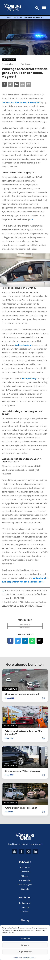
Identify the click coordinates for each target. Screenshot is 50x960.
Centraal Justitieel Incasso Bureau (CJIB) (21, 102)
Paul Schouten (27, 64)
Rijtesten (25, 876)
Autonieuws (25, 867)
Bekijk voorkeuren (25, 952)
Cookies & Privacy (29, 957)
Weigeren (25, 945)
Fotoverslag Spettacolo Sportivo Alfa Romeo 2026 (23, 733)
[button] (37, 8)
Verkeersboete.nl (23, 345)
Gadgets (25, 889)
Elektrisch (25, 871)
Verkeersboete (25, 628)
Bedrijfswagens (25, 884)
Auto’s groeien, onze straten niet (21, 807)
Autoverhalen (18, 17)
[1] (31, 219)
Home (9, 17)
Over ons (25, 907)
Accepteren (25, 939)
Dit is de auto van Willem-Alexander (22, 771)
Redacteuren (25, 903)
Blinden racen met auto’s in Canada (22, 694)
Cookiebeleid (17, 957)
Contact (25, 911)
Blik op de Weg (29, 378)
